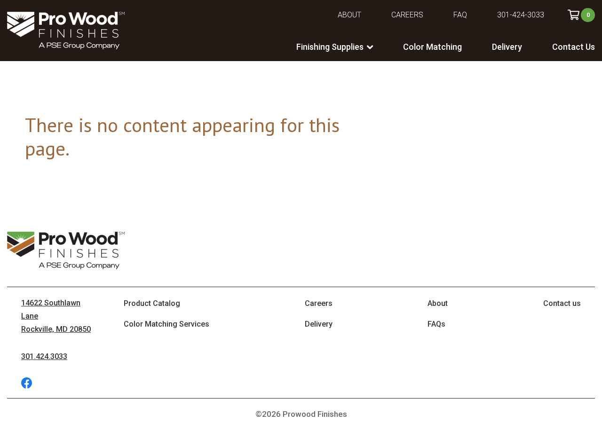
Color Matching (432, 47)
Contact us (562, 303)
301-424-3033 (520, 14)
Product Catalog (152, 303)
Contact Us (573, 47)
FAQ (460, 14)
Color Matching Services (166, 324)
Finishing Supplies (330, 47)
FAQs (436, 324)
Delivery (507, 47)
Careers (407, 14)
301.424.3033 (44, 356)
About (349, 14)
